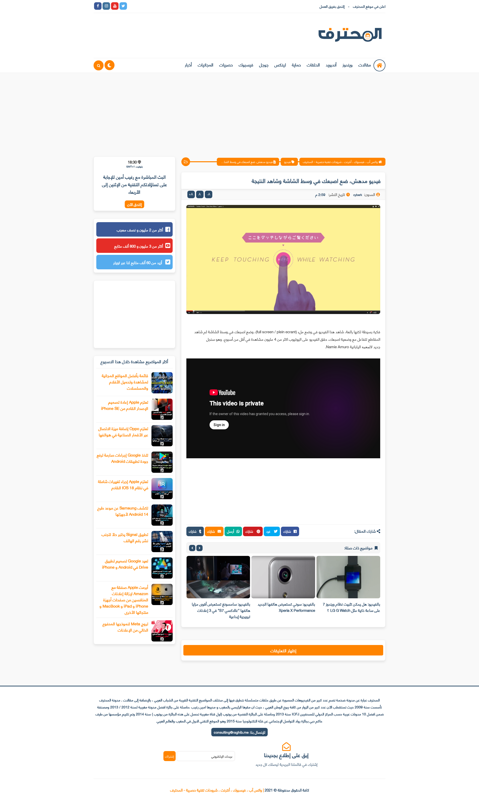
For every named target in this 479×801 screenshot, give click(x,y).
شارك (287, 531)
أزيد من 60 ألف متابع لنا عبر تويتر (138, 262)
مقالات (365, 64)
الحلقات (313, 64)
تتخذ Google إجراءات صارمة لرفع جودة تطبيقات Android (122, 457)
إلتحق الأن (134, 204)
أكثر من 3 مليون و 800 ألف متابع (138, 246)
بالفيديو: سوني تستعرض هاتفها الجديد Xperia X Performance (286, 607)
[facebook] (98, 6)
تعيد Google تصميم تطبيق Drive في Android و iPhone (125, 563)
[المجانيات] (174, 6)
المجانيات (205, 64)
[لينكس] (140, 6)
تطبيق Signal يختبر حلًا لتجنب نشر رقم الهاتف (125, 537)
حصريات (226, 64)
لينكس (280, 64)
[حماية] (131, 6)
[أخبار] (182, 6)
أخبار (188, 64)
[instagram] (106, 6)
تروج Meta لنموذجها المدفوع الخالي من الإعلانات (125, 626)
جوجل (263, 64)
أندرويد (331, 64)
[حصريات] (165, 6)
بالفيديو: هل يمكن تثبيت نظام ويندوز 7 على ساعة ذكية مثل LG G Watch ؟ (351, 607)
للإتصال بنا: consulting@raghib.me (239, 732)
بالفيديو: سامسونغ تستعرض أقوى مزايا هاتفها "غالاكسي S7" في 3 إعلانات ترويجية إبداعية (221, 610)
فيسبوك (246, 64)
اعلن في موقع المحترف (369, 6)
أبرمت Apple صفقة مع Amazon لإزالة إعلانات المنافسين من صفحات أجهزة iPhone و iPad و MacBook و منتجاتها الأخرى (124, 599)
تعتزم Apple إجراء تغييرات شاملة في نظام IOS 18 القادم (123, 484)
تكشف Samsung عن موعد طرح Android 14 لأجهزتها (122, 510)
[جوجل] (148, 6)
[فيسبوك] (157, 6)
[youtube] (115, 6)
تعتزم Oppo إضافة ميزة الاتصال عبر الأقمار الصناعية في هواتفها (123, 431)
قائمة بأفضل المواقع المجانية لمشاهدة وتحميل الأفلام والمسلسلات (125, 381)
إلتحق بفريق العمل (332, 6)
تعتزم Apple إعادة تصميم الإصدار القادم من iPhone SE (124, 404)
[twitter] (123, 6)
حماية (296, 64)
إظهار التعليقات (283, 650)
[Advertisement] (239, 112)
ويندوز (348, 64)
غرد (268, 531)
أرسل (230, 531)
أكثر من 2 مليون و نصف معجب (140, 229)
